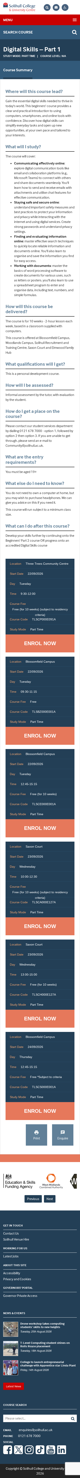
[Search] (69, 1418)
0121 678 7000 (22, 1436)
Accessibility (11, 1273)
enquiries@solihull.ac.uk (27, 1430)
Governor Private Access (20, 1295)
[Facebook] (7, 1453)
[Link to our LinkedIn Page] (61, 1453)
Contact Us (11, 1233)
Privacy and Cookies (17, 1279)
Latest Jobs (11, 1256)
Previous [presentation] (33, 1199)
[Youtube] (50, 1453)
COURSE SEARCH (15, 1405)
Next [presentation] (50, 1199)
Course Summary (17, 69)
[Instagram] (29, 1453)
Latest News (13, 1386)
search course (18, 32)
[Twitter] (18, 1453)
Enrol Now (40, 643)
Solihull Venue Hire (16, 1239)
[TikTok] (40, 1453)
